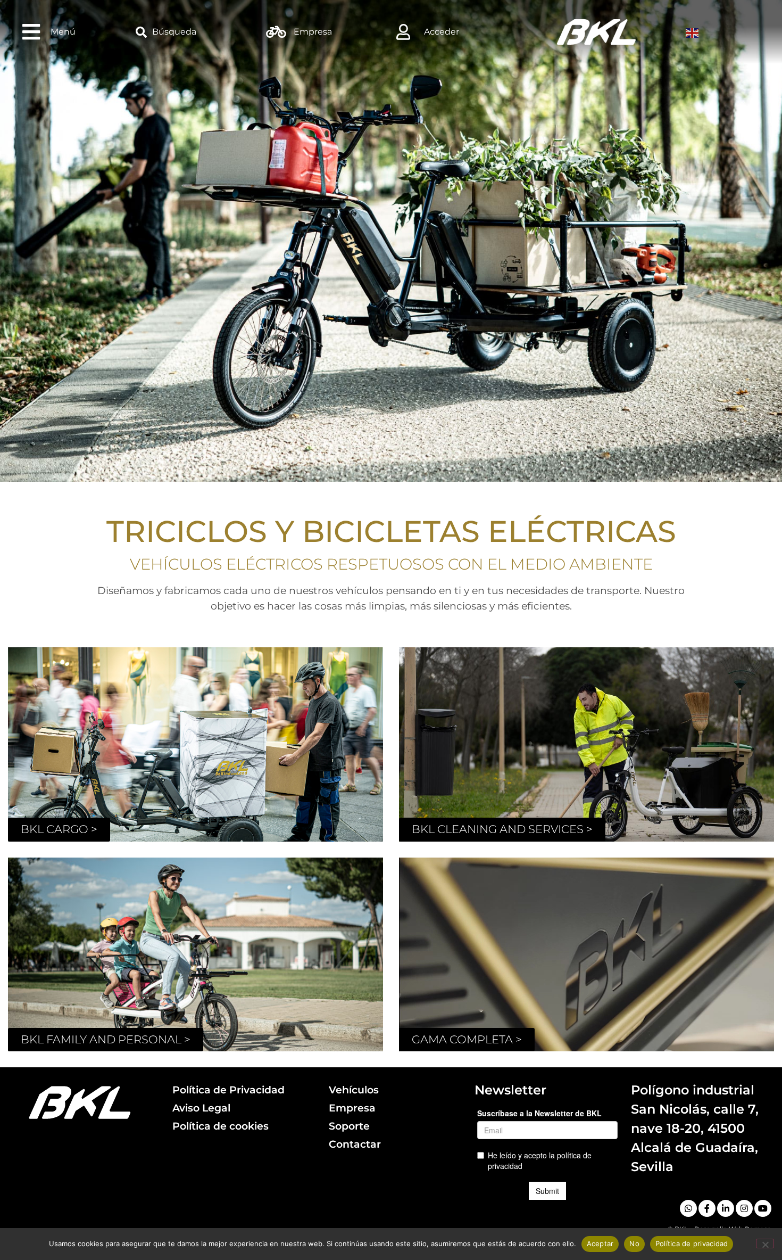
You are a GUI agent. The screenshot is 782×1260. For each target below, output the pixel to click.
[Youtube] (762, 1208)
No (634, 1243)
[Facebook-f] (707, 1208)
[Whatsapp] (688, 1208)
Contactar (355, 1144)
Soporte (349, 1125)
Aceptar (600, 1243)
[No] (765, 1243)
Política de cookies (220, 1125)
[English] (693, 32)
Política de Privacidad (228, 1089)
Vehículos (354, 1089)
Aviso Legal (201, 1107)
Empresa (352, 1107)
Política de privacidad (691, 1243)
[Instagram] (744, 1208)
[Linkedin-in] (725, 1208)
